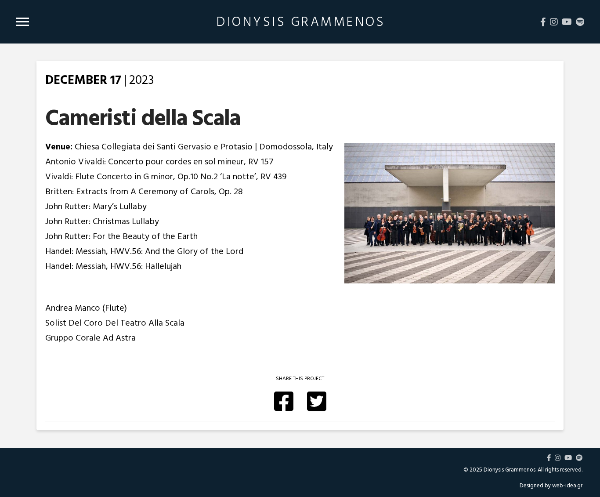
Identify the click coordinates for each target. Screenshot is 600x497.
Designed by (551, 485)
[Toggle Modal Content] (22, 22)
